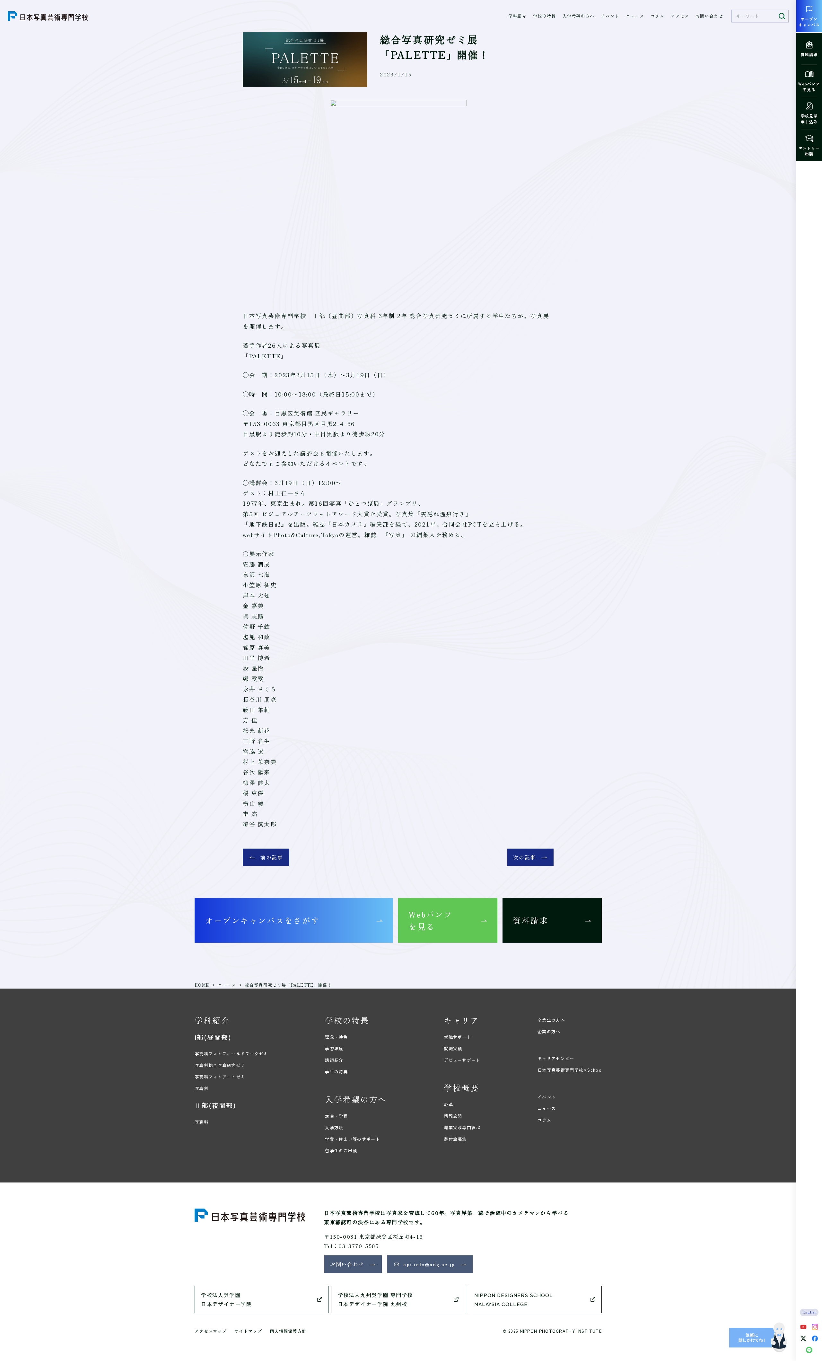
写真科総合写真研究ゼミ (220, 1065)
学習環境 (334, 1048)
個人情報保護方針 (288, 1331)
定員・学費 (336, 1116)
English (810, 1311)
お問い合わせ (709, 16)
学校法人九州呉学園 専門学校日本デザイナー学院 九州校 (375, 1299)
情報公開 (453, 1116)
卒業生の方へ (551, 1020)
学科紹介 (517, 16)
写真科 (201, 1088)
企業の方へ (549, 1031)
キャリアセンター (556, 1058)
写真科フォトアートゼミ (220, 1077)
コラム (657, 16)
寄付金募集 (455, 1139)
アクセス (680, 16)
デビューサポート (462, 1060)
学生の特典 (336, 1072)
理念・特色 (336, 1037)
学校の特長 (544, 16)
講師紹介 (334, 1060)
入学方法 (334, 1127)
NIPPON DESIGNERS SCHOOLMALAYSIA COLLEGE (513, 1299)
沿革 (448, 1104)
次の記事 (524, 857)
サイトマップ (248, 1331)
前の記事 (271, 857)
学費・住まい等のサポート (352, 1139)
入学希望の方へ (579, 16)
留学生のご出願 (341, 1150)
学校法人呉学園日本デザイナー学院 (226, 1299)
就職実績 (453, 1048)
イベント (610, 16)
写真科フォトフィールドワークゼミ (231, 1054)
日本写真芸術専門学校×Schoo (570, 1070)
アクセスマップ (211, 1331)
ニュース (635, 16)
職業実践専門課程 (462, 1127)
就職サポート (457, 1037)
